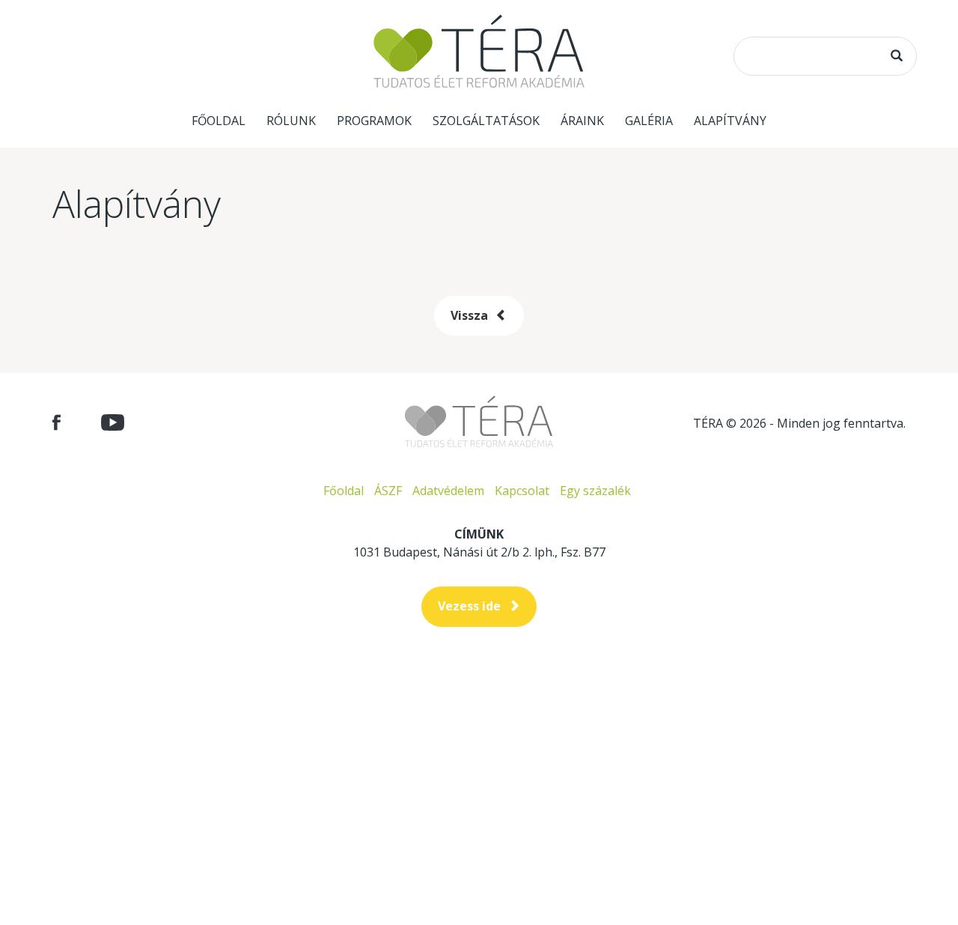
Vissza (469, 315)
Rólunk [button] (291, 120)
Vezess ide (469, 606)
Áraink (582, 120)
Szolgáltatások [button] (486, 120)
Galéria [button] (649, 120)
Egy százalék (595, 490)
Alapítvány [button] (730, 120)
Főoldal (218, 120)
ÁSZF (388, 490)
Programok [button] (374, 120)
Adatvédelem (448, 490)
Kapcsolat (522, 490)
